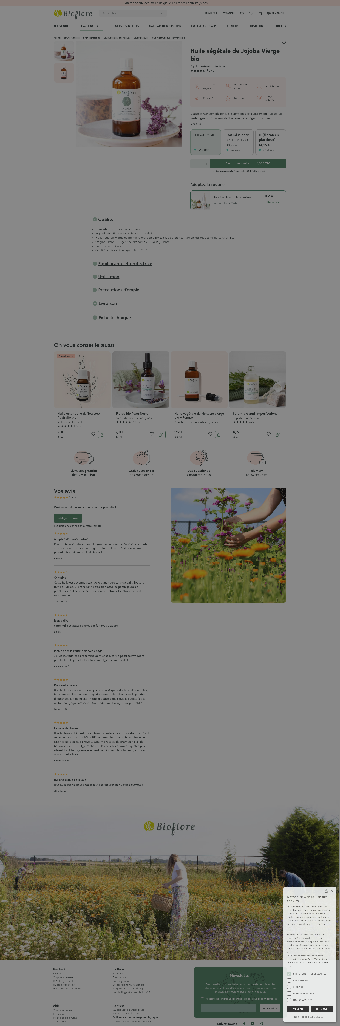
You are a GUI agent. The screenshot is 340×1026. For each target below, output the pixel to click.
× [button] (331, 891)
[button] (310, 1017)
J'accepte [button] (298, 1008)
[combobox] (326, 891)
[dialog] (309, 954)
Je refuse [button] (321, 1008)
